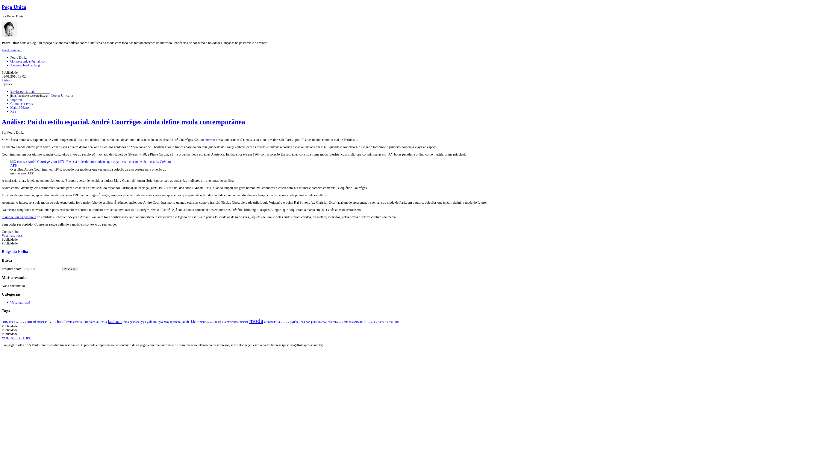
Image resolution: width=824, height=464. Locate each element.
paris (294, 321)
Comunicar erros (21, 103)
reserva (322, 322)
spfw (356, 322)
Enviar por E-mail (22, 91)
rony (335, 322)
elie (98, 322)
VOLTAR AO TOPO (17, 338)
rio (329, 321)
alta (11, 322)
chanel (60, 321)
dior (85, 322)
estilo (103, 322)
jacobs (186, 322)
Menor (25, 107)
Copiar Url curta (61, 95)
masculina (233, 322)
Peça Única (14, 7)
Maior (14, 107)
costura (77, 322)
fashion (115, 321)
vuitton (394, 322)
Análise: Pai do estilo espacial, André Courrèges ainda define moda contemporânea (123, 122)
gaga (143, 322)
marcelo (210, 322)
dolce (92, 322)
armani (31, 322)
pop (308, 322)
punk (314, 322)
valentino (372, 322)
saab (341, 322)
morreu (210, 140)
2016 (5, 322)
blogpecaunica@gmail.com (28, 61)
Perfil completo (12, 50)
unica (363, 322)
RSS (13, 111)
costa (69, 322)
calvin (50, 322)
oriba (279, 322)
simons (348, 322)
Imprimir (16, 100)
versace (383, 322)
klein (195, 322)
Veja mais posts (12, 235)
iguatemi (175, 322)
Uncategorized (20, 302)
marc (203, 322)
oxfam (286, 322)
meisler (243, 322)
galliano (152, 322)
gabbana (134, 322)
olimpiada (270, 322)
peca (302, 322)
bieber (40, 322)
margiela (220, 322)
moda (256, 320)
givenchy (163, 322)
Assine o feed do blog (25, 65)
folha (126, 322)
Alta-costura (20, 322)
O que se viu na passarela (19, 217)
